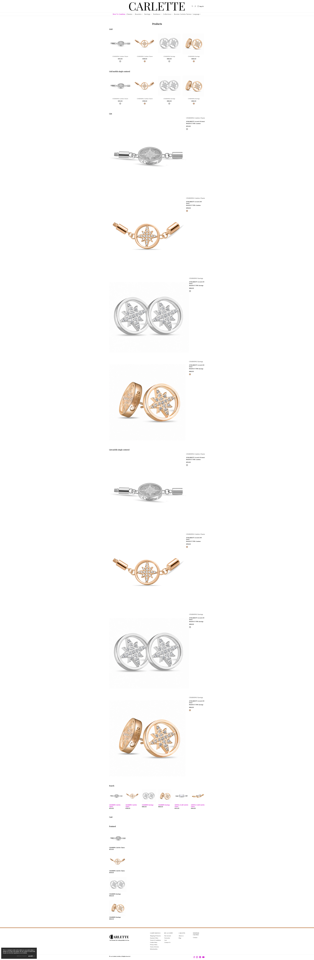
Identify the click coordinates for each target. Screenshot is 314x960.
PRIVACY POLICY (22, 956)
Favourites (167, 938)
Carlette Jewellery (157, 6)
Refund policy (153, 949)
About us (181, 936)
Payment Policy (154, 938)
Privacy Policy (153, 944)
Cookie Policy (153, 942)
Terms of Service (154, 947)
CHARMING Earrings (169, 56)
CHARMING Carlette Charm (120, 56)
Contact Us (167, 942)
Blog (180, 938)
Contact (195, 937)
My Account (167, 936)
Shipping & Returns (155, 936)
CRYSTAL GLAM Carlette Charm (181, 805)
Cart (165, 940)
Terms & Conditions (155, 940)
